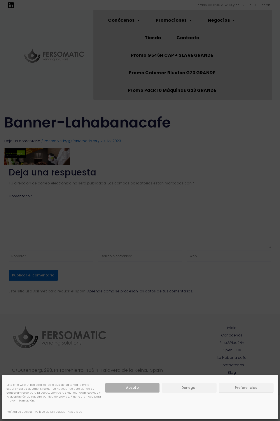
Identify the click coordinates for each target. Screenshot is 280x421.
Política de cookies (20, 412)
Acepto (132, 388)
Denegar (189, 388)
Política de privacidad (50, 412)
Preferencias (246, 388)
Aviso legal (75, 412)
